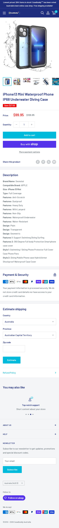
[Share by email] (54, 162)
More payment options (29, 152)
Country (6, 315)
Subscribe (12, 469)
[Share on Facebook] (38, 162)
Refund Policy (9, 372)
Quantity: (7, 124)
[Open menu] (4, 13)
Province (7, 329)
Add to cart (29, 135)
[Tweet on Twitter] (49, 162)
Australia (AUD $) (11, 483)
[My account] (48, 12)
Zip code (7, 342)
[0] (54, 13)
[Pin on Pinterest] (43, 162)
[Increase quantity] (32, 125)
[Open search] (42, 12)
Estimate (11, 360)
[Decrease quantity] (16, 125)
